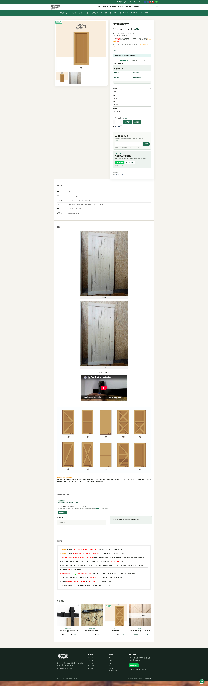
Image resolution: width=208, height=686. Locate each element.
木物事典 (111, 663)
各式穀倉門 (117, 174)
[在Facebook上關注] (145, 2)
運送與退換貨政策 (124, 60)
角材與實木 (91, 663)
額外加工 (115, 108)
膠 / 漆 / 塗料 (124, 13)
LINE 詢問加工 (134, 665)
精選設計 (111, 660)
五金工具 (134, 13)
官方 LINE (97, 508)
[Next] (151, 621)
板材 (80, 13)
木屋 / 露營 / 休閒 (96, 13)
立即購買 (136, 122)
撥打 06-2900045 (130, 162)
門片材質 (115, 88)
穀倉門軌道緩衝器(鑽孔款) (92, 630)
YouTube (143, 669)
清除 (150, 88)
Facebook (131, 669)
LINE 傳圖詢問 (119, 162)
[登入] (150, 7)
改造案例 (111, 657)
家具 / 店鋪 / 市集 (111, 13)
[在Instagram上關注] (147, 2)
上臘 (114, 101)
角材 (86, 13)
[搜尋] (144, 7)
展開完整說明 (116, 50)
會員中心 (111, 665)
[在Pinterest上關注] (150, 2)
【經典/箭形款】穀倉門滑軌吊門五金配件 (68, 631)
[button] (116, 127)
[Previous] (57, 621)
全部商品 (90, 657)
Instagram (137, 669)
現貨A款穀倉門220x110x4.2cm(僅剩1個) (140, 631)
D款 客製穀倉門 (116, 630)
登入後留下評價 (62, 512)
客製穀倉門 (63, 13)
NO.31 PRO (144, 13)
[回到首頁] (63, 657)
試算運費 (146, 143)
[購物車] (156, 7)
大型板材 (73, 13)
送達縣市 (116, 140)
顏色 (114, 95)
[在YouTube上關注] (153, 2)
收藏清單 (111, 668)
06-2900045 (60, 668)
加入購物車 (127, 122)
